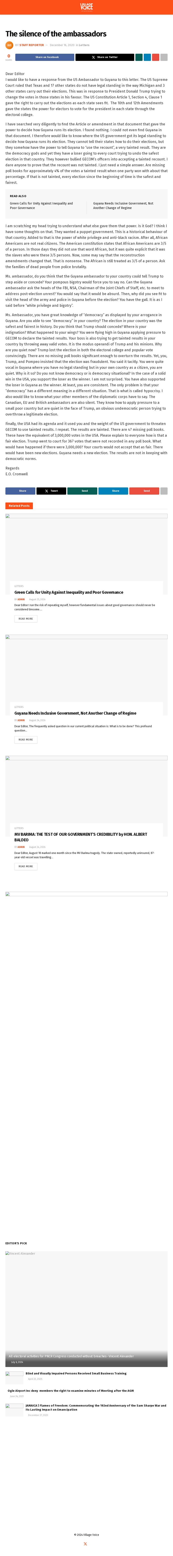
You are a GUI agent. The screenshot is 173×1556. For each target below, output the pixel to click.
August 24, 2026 (37, 720)
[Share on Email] (155, 57)
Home (8, 23)
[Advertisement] (86, 1458)
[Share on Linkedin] (147, 57)
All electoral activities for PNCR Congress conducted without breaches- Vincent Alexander (71, 1356)
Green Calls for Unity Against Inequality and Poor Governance (68, 592)
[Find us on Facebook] (79, 1544)
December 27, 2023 (37, 1415)
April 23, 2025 (34, 1379)
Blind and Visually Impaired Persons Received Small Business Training (76, 1373)
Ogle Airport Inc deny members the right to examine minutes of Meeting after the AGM (71, 1390)
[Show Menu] (7, 7)
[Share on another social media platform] (164, 57)
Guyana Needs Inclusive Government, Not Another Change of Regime (75, 713)
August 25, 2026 (37, 599)
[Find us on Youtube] (91, 1544)
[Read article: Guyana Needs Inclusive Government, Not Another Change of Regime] (86, 675)
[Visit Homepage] (86, 7)
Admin (21, 599)
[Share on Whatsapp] (139, 57)
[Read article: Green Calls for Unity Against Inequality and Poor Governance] (86, 554)
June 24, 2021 (16, 1396)
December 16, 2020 (62, 45)
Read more (28, 617)
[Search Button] (166, 7)
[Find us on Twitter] (85, 1544)
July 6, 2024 (17, 1362)
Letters (21, 23)
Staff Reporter (31, 45)
